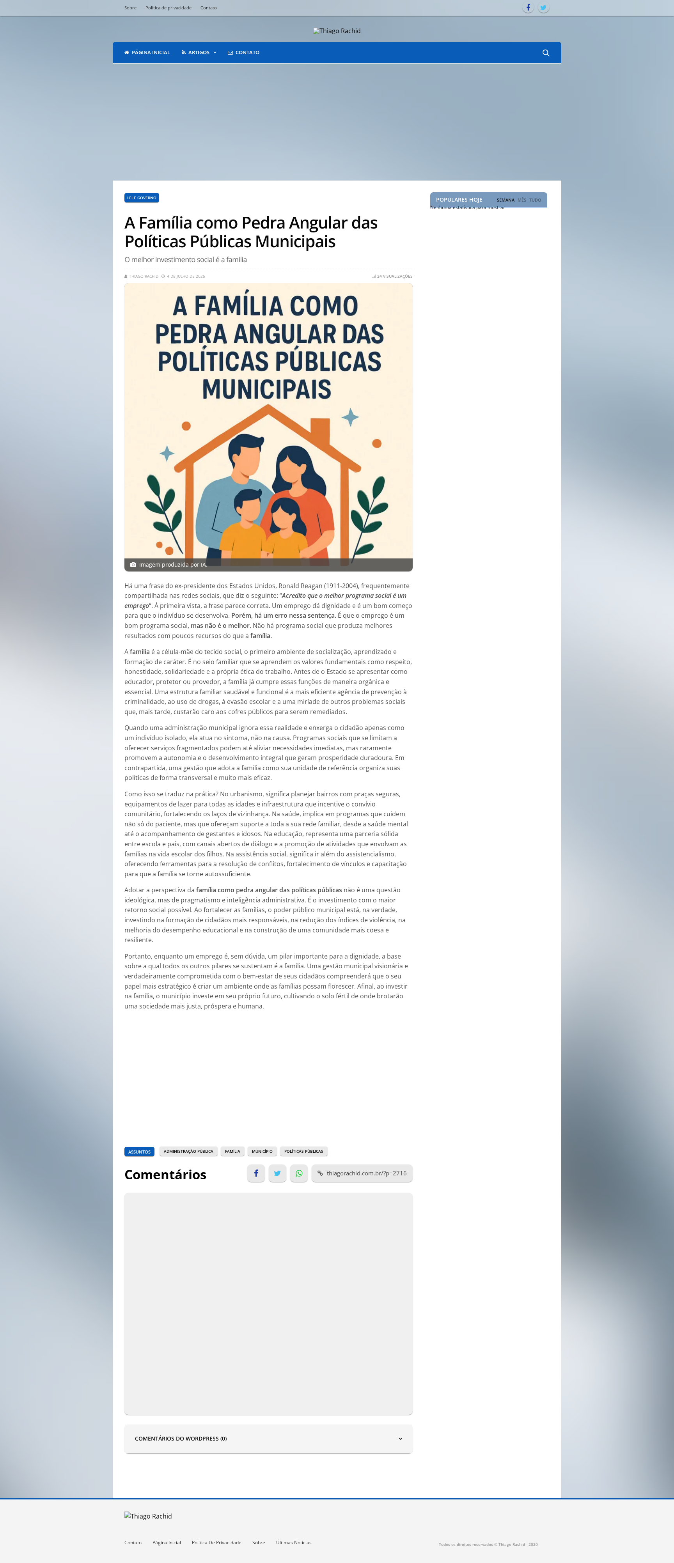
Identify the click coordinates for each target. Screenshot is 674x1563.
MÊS (522, 200)
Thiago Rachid (143, 276)
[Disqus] (268, 1302)
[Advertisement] (337, 122)
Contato (208, 8)
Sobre (130, 8)
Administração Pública (188, 1151)
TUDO (535, 200)
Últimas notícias (294, 1542)
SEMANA (505, 200)
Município (262, 1151)
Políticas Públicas (303, 1151)
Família (232, 1151)
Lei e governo (141, 197)
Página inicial (151, 52)
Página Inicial (167, 1542)
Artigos (198, 52)
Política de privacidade (168, 8)
